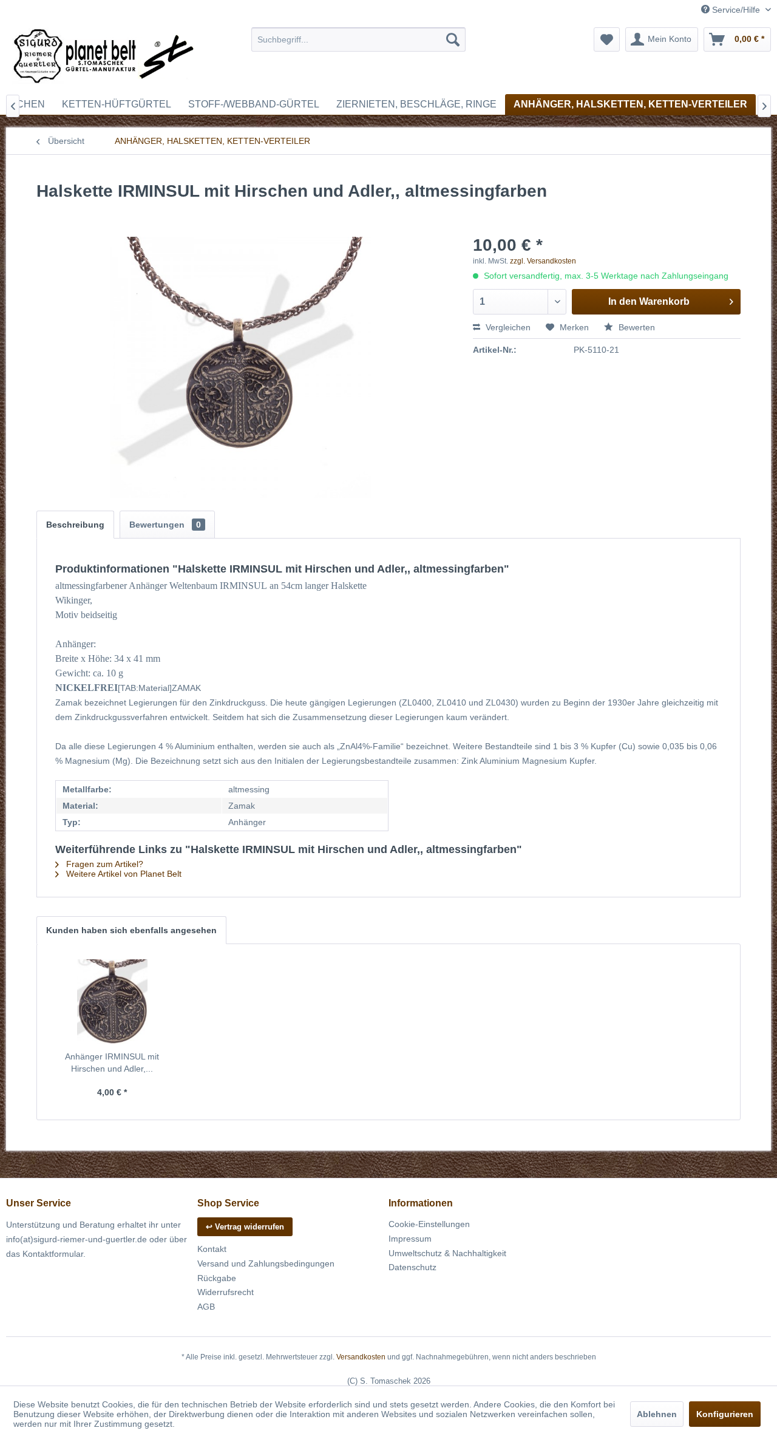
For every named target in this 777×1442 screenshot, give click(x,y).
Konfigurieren (724, 1414)
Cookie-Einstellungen (429, 1224)
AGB (206, 1306)
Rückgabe (216, 1278)
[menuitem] (358, 39)
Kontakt (211, 1249)
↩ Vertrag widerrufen (245, 1226)
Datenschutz (412, 1267)
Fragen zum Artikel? (103, 864)
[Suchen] (453, 39)
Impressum (410, 1238)
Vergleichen (507, 327)
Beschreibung (75, 524)
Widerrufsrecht (225, 1292)
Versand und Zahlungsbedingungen (265, 1263)
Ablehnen (657, 1414)
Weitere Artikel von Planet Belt (123, 874)
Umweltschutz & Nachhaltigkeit (447, 1253)
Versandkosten (360, 1357)
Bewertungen (165, 524)
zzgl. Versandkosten (543, 261)
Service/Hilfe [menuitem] (736, 10)
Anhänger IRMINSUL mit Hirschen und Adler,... (112, 1062)
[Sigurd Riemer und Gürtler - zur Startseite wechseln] (103, 57)
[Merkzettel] (607, 39)
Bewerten (635, 327)
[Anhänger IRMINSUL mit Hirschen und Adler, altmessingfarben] (112, 1001)
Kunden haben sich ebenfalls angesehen (131, 930)
